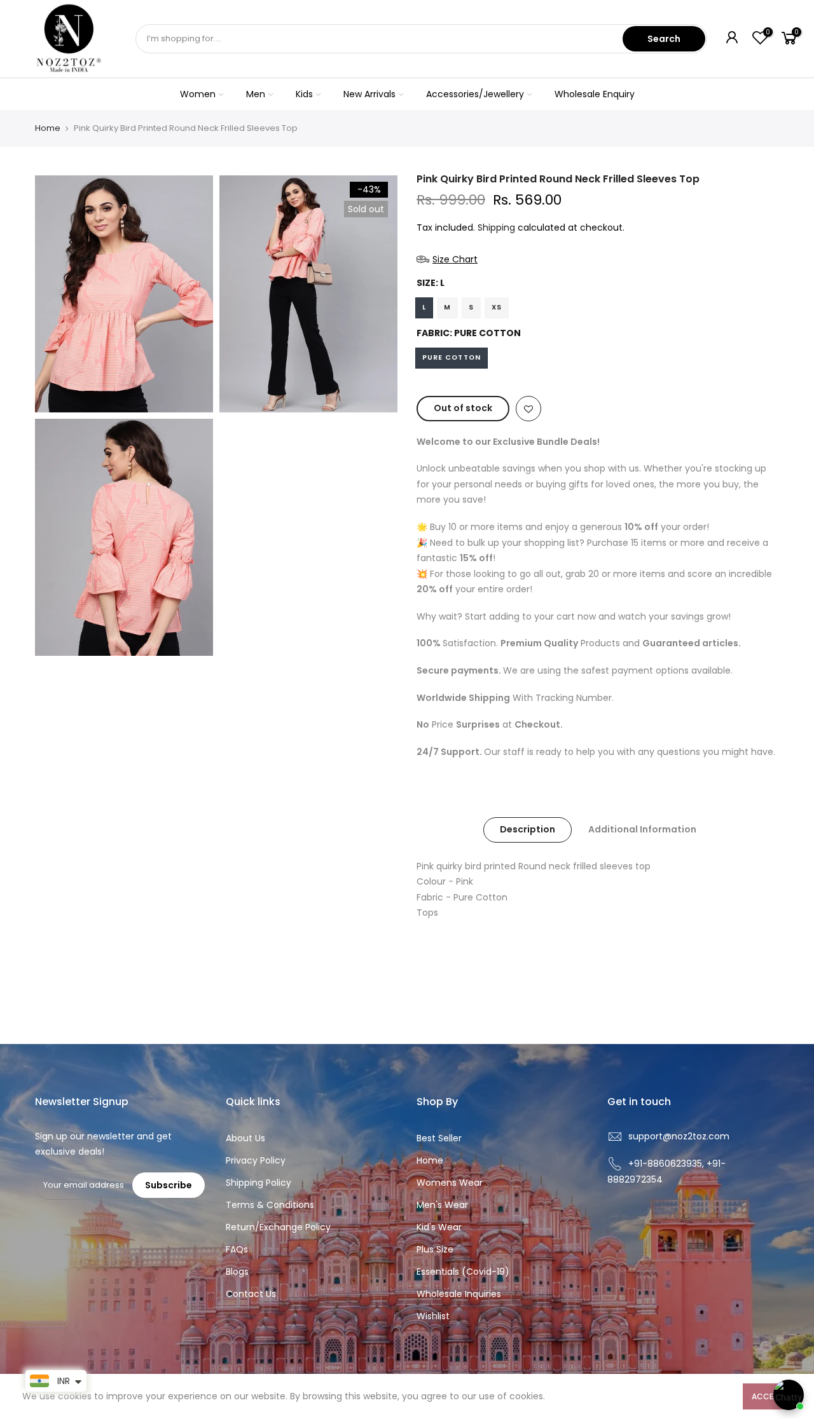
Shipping (496, 227)
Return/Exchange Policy (278, 1227)
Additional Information (642, 829)
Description (527, 829)
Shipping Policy (258, 1182)
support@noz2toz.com (678, 1136)
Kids (304, 94)
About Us (245, 1138)
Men (255, 94)
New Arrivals (369, 94)
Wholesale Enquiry (595, 94)
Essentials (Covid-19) (463, 1271)
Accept (767, 1396)
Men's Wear (442, 1204)
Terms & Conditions (270, 1204)
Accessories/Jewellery (475, 94)
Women (198, 94)
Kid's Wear (439, 1227)
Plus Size (435, 1249)
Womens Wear (450, 1182)
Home (47, 128)
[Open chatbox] (788, 1395)
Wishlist (433, 1316)
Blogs (237, 1271)
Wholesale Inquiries (459, 1293)
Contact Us (251, 1293)
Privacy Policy (256, 1160)
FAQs (237, 1249)
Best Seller (439, 1138)
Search (663, 38)
